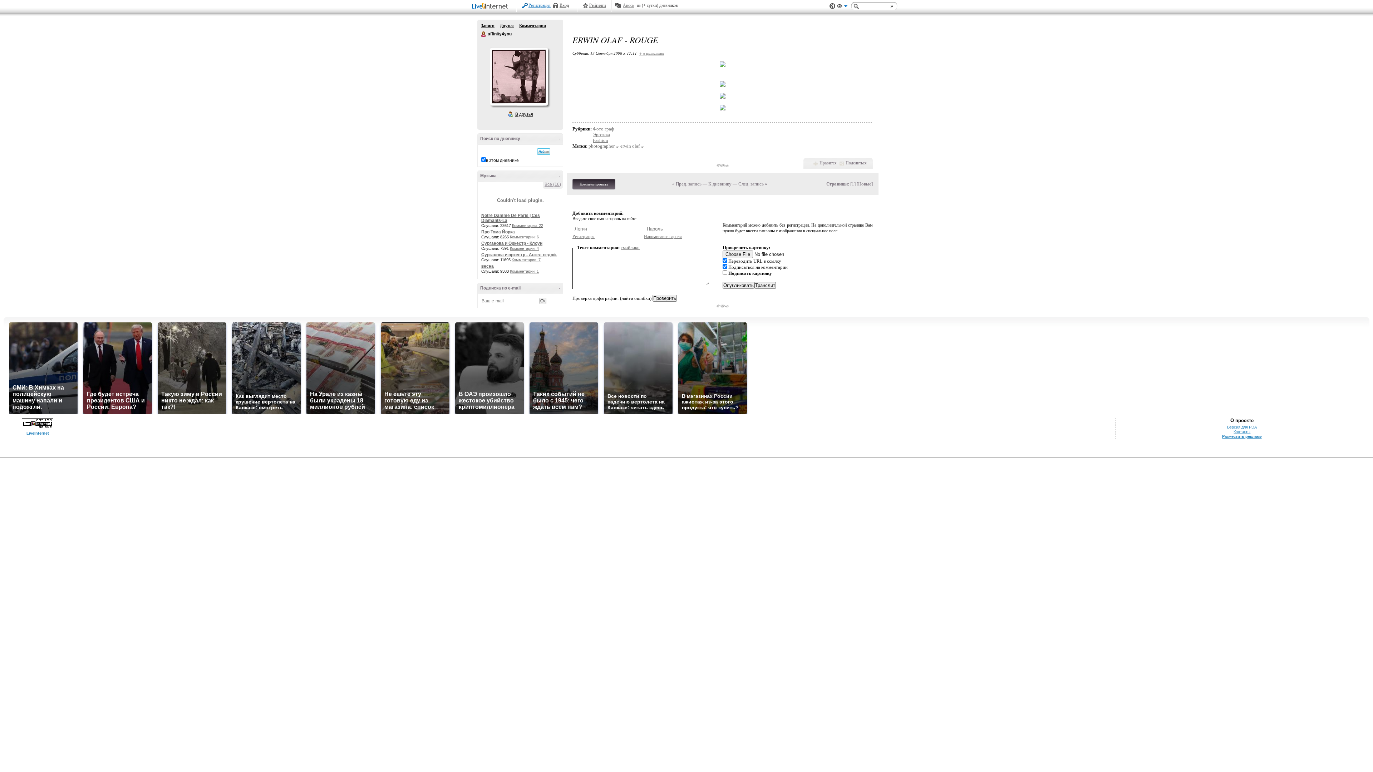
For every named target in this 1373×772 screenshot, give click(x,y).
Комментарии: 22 (527, 225)
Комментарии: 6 (524, 237)
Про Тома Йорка (498, 231)
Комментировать (594, 184)
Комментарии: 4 (524, 248)
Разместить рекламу (1242, 436)
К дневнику (720, 184)
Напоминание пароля (663, 236)
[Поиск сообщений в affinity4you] (543, 151)
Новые (864, 184)
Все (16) (553, 184)
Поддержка (832, 6)
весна (487, 266)
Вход (564, 5)
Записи (487, 25)
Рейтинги (597, 5)
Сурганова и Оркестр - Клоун (511, 243)
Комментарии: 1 (524, 271)
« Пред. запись (687, 184)
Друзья (507, 25)
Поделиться (856, 162)
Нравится (828, 162)
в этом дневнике (502, 160)
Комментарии (532, 25)
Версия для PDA (1242, 427)
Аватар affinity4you (519, 76)
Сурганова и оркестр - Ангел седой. (519, 254)
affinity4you (484, 34)
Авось (628, 5)
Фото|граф (603, 129)
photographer (602, 146)
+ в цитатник (651, 53)
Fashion (600, 140)
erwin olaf (630, 146)
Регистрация (539, 5)
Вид (842, 7)
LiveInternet (491, 6)
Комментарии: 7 (526, 260)
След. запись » (752, 184)
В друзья (524, 114)
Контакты (1242, 432)
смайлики (630, 247)
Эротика (601, 134)
